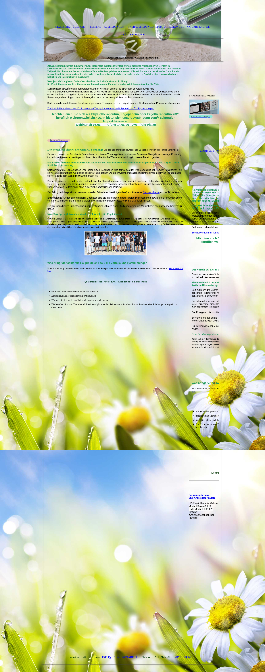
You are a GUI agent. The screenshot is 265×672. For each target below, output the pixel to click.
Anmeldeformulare (204, 498)
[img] (123, 11)
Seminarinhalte (151, 192)
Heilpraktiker (128, 103)
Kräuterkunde (131, 34)
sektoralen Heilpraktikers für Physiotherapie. (130, 108)
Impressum (182, 657)
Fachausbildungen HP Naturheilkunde (155, 26)
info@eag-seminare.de (120, 657)
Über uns (79, 26)
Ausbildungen (114, 26)
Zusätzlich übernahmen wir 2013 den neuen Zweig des (76, 108)
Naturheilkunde (198, 26)
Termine (95, 26)
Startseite (62, 26)
